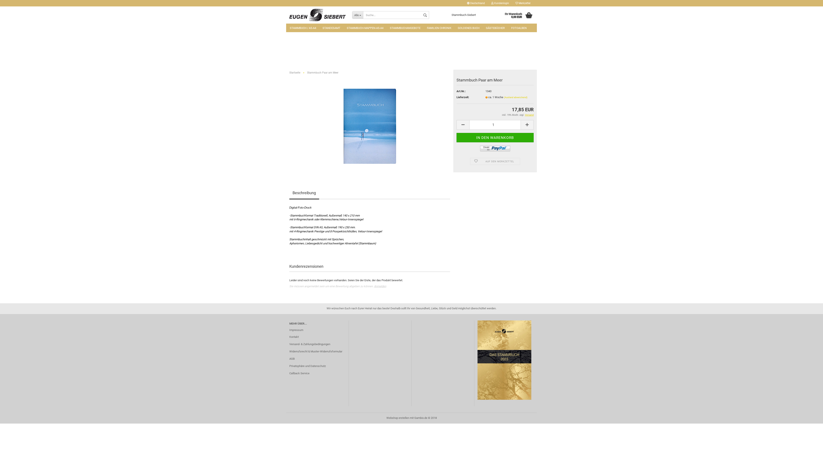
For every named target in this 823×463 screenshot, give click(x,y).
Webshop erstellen (397, 417)
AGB (292, 358)
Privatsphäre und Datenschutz (307, 366)
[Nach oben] (811, 456)
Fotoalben (519, 28)
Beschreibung (304, 193)
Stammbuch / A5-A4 (303, 28)
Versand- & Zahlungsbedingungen (309, 344)
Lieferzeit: (463, 97)
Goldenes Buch (468, 28)
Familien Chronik (439, 28)
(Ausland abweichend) (515, 97)
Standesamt (331, 28)
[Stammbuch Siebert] (317, 15)
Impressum (296, 330)
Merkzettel (524, 3)
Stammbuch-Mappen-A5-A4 (365, 28)
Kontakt (294, 336)
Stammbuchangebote (405, 28)
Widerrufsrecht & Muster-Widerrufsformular (315, 351)
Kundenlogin (501, 3)
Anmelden (380, 286)
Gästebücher (495, 28)
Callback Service (299, 373)
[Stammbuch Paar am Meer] (370, 126)
